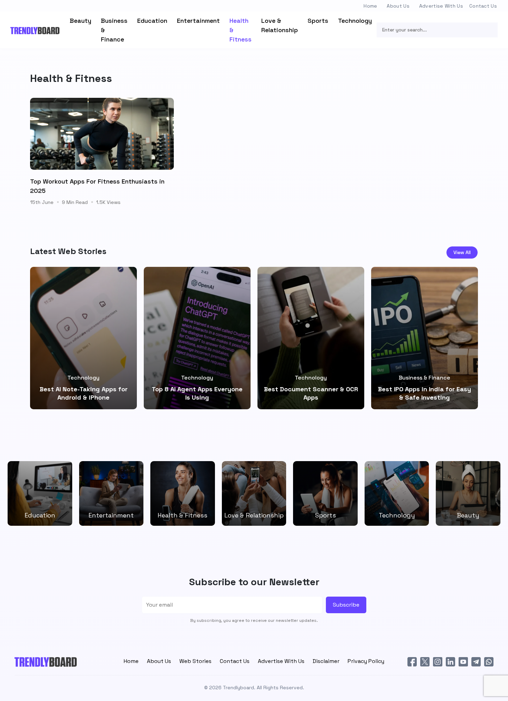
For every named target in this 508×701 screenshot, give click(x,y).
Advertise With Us (441, 6)
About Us (398, 6)
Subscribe (346, 604)
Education (152, 21)
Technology (355, 21)
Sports (318, 21)
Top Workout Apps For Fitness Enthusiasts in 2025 (97, 186)
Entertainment (198, 21)
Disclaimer (326, 661)
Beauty (80, 21)
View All (462, 252)
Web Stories (195, 661)
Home (370, 6)
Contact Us (483, 6)
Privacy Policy (366, 661)
